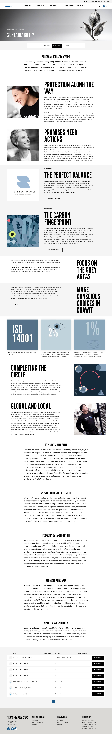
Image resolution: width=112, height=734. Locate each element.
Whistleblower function (89, 724)
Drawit (16, 304)
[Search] (99, 6)
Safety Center (69, 6)
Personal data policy (88, 720)
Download (98, 657)
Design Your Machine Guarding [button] (94, 1)
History (67, 45)
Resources (40, 6)
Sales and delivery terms (89, 722)
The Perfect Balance (68, 174)
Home (8, 29)
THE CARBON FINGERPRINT (57, 218)
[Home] (9, 6)
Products (27, 6)
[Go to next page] (62, 701)
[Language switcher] (105, 6)
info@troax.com (12, 724)
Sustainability (57, 45)
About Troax (53, 6)
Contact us (108, 1)
